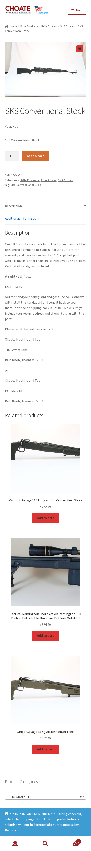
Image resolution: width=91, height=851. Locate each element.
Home (13, 26)
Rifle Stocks (49, 26)
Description (13, 206)
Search (45, 844)
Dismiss (10, 830)
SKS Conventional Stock (26, 185)
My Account (15, 844)
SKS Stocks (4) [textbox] (44, 797)
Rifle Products (29, 26)
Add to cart (35, 156)
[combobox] (45, 797)
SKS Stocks (67, 26)
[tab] (45, 206)
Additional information (22, 218)
